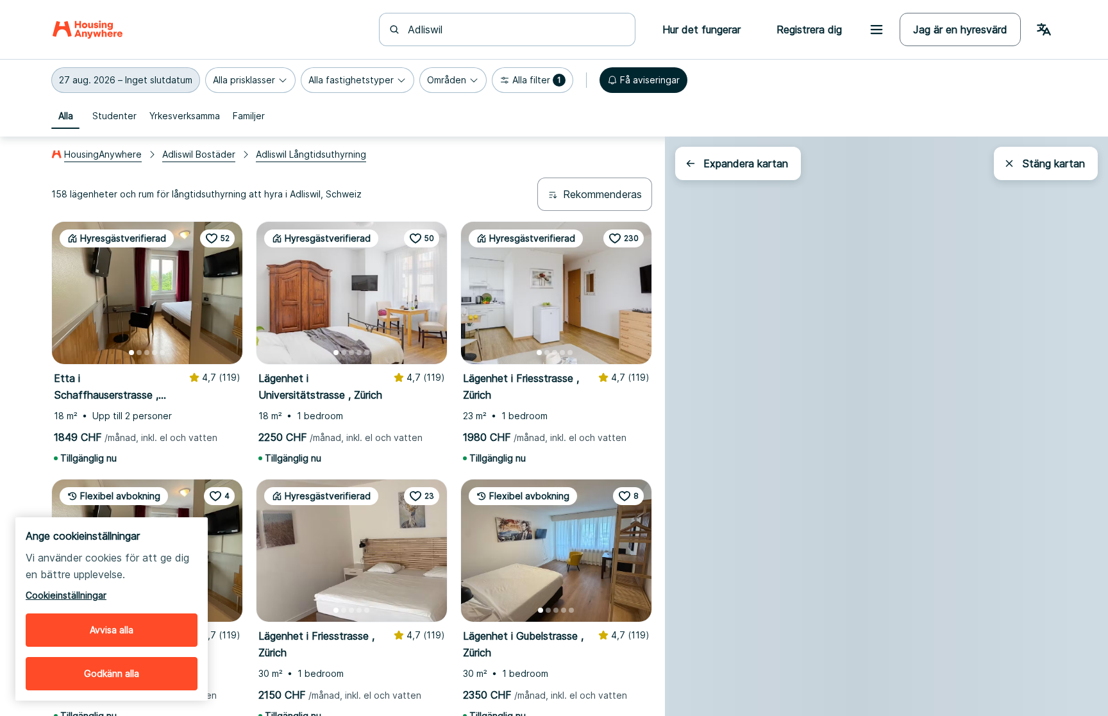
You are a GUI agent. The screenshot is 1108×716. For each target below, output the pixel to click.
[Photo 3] (147, 352)
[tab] (65, 116)
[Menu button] (876, 29)
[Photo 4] (154, 352)
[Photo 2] (139, 352)
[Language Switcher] (1044, 29)
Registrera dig (809, 29)
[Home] (87, 29)
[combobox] (515, 29)
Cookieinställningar (66, 595)
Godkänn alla (111, 673)
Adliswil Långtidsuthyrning (311, 154)
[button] (125, 80)
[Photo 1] (131, 352)
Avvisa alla (111, 629)
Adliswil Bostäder (198, 154)
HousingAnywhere (103, 154)
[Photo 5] (162, 352)
